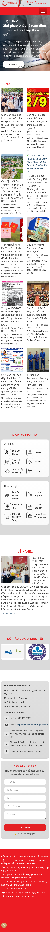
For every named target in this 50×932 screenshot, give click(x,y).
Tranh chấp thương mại (40, 515)
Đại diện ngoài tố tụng (16, 517)
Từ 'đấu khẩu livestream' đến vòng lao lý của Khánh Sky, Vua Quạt (38, 379)
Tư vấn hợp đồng (39, 494)
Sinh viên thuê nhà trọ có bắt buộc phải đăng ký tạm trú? (11, 118)
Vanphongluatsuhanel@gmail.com (32, 724)
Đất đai (38, 452)
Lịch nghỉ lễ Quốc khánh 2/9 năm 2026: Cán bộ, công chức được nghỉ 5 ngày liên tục (37, 121)
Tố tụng (38, 470)
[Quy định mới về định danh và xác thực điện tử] (38, 229)
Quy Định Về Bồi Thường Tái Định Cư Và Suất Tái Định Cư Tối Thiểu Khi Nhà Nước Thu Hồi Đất (12, 187)
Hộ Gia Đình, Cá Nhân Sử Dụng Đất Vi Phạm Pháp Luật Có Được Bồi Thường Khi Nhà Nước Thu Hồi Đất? (37, 184)
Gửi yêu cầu (25, 827)
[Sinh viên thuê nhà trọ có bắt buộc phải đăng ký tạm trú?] (12, 100)
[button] (19, 67)
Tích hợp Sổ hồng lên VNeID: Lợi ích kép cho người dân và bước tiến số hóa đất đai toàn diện (11, 251)
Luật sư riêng (16, 452)
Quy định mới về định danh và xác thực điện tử (36, 248)
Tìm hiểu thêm (8, 613)
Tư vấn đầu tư (38, 506)
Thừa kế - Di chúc (17, 461)
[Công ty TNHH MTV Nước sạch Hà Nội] (37, 651)
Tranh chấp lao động (17, 471)
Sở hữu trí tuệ (17, 506)
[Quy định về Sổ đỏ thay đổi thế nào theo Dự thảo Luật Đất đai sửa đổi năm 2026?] (38, 293)
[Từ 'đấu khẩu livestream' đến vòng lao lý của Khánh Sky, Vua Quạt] (38, 360)
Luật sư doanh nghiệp (16, 495)
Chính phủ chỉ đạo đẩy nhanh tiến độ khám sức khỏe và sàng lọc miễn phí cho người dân (11, 381)
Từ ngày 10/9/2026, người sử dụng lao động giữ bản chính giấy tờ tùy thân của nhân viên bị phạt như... (11, 316)
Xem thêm (12, 64)
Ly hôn (37, 461)
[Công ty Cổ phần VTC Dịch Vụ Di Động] (12, 651)
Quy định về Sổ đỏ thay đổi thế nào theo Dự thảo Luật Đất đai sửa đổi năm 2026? (37, 314)
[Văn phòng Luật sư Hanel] (25, 3)
